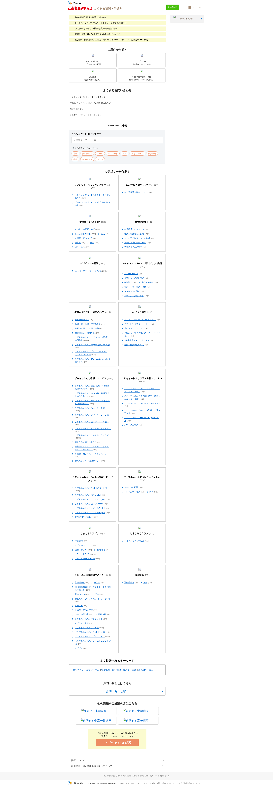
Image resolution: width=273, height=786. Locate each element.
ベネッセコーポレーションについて (134, 783)
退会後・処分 (149, 282)
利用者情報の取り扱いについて (191, 783)
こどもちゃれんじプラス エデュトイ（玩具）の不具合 (91, 353)
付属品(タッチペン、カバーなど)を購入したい (90, 103)
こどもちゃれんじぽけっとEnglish (92, 499)
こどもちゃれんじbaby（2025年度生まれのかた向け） (92, 394)
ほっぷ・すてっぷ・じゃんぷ (91, 271)
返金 (94, 242)
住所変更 (105, 670)
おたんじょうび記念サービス (90, 461)
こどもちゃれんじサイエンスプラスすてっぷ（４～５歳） (142, 390)
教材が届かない (77, 109)
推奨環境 (81, 541)
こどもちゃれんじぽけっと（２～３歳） (93, 416)
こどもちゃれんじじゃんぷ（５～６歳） (93, 436)
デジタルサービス (134, 492)
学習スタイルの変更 (135, 247)
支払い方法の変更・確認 (137, 242)
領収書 (80, 242)
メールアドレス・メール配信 (139, 238)
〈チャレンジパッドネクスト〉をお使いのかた (93, 196)
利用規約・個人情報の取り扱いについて (91, 766)
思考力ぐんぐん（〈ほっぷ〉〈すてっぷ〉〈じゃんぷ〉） (92, 448)
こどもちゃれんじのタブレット (91, 619)
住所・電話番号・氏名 (136, 234)
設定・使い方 (83, 550)
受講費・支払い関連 (92, 222)
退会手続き (131, 582)
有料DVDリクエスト (86, 517)
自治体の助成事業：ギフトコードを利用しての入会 (93, 588)
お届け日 (81, 605)
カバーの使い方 (133, 273)
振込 (105, 234)
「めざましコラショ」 (136, 328)
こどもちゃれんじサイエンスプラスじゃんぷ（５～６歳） (142, 397)
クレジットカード (85, 234)
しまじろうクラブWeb (136, 541)
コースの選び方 (84, 614)
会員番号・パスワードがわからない (86, 115)
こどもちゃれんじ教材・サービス (92, 378)
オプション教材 (84, 623)
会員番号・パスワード (136, 229)
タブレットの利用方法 (136, 278)
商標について (78, 760)
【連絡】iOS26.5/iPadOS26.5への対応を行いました (97, 34)
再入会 (99, 582)
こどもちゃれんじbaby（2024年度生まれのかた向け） (92, 402)
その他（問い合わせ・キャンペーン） (92, 455)
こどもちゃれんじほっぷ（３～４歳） (92, 423)
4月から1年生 (142, 312)
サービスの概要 (133, 487)
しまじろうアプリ (93, 533)
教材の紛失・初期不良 (87, 333)
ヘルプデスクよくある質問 (117, 742)
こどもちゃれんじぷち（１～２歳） (91, 409)
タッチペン (78, 670)
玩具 (153, 492)
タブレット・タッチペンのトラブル (92, 186)
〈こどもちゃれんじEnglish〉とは (92, 632)
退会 (99, 594)
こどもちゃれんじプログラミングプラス (142, 404)
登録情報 (104, 614)
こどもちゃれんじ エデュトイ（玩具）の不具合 (92, 338)
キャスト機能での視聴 (87, 558)
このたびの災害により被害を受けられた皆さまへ (96, 28)
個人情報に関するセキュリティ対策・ (137, 776)
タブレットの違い (134, 291)
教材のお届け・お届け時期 (89, 328)
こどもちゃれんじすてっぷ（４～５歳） (93, 429)
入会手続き (82, 582)
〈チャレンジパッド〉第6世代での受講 (142, 265)
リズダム (81, 648)
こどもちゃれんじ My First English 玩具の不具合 (92, 360)
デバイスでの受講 (92, 263)
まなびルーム (93, 670)
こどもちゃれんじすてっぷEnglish (92, 508)
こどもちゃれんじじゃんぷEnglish (92, 512)
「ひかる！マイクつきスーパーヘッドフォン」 (142, 334)
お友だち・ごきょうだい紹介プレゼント (93, 600)
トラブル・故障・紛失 (136, 296)
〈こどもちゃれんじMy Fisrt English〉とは (93, 642)
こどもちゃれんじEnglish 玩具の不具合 (92, 346)
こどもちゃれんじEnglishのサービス (91, 489)
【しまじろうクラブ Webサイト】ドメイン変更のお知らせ (100, 23)
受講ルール (82, 594)
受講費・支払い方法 (86, 610)
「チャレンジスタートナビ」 (139, 324)
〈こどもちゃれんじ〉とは (89, 627)
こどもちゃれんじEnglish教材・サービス (93, 479)
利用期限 (103, 550)
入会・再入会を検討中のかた (93, 575)
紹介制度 (116, 670)
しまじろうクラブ (142, 533)
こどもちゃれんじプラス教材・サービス (142, 380)
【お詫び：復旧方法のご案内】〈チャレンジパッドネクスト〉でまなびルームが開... (112, 39)
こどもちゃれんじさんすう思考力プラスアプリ (142, 411)
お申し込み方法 (133, 425)
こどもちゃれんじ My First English (142, 478)
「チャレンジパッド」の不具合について (88, 97)
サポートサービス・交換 (137, 287)
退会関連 (142, 575)
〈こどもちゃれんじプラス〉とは (92, 636)
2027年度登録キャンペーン (142, 185)
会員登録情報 (142, 222)
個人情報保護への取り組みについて (163, 783)
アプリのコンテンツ (86, 545)
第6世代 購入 (145, 670)
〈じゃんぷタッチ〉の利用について (142, 319)
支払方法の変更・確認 (87, 229)
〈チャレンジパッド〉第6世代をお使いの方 (92, 204)
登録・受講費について (136, 345)
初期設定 (130, 282)
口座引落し (82, 247)
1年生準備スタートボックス (139, 340)
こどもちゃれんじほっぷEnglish (91, 504)
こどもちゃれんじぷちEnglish (90, 495)
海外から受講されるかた (88, 442)
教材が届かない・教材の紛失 (93, 312)
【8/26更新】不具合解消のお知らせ (90, 17)
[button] (194, 7)
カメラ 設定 (129, 670)
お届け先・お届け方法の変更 (90, 324)
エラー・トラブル (85, 554)
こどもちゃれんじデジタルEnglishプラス (141, 419)
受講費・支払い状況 (86, 238)
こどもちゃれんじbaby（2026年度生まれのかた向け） (92, 387)
